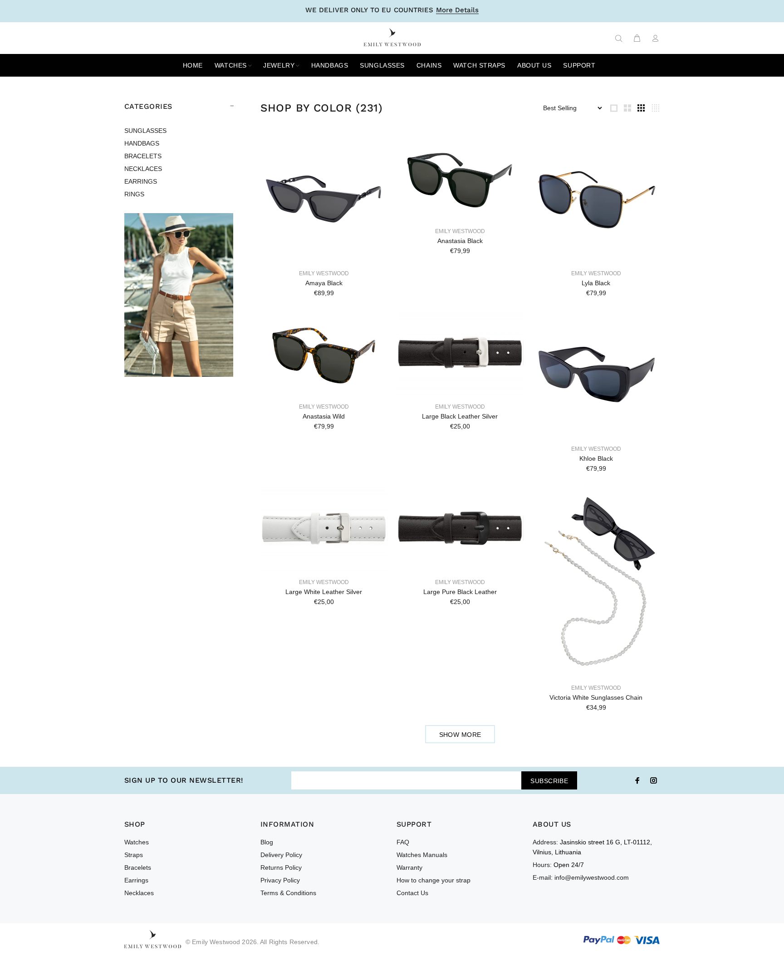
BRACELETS (143, 156)
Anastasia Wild (324, 416)
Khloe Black (596, 458)
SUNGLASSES (145, 130)
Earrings (136, 880)
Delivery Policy (281, 854)
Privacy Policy (280, 880)
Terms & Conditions (288, 893)
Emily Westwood (324, 273)
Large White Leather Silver (323, 591)
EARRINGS (140, 181)
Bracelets (137, 867)
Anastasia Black (460, 240)
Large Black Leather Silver (460, 416)
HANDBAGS (141, 143)
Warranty (409, 867)
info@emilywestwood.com (591, 877)
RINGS (134, 194)
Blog (266, 842)
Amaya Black (324, 283)
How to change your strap (433, 880)
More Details (457, 10)
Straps (133, 854)
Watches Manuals (422, 854)
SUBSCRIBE (549, 780)
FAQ (403, 842)
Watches (136, 842)
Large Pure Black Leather (460, 591)
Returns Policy (281, 867)
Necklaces (139, 893)
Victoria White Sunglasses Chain (595, 697)
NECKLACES (143, 168)
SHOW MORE (460, 734)
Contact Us (412, 893)
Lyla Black (596, 283)
